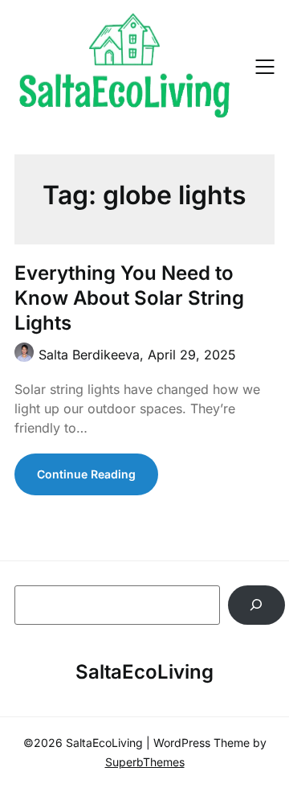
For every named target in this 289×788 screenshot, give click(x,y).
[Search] (256, 605)
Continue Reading (86, 474)
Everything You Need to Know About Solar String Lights (129, 297)
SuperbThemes (145, 762)
